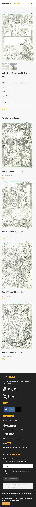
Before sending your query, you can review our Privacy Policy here (16, 486)
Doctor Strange (12, 102)
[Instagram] (12, 409)
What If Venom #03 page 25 (12, 232)
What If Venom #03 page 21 (12, 352)
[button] (31, 14)
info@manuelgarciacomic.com (16, 447)
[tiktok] (18, 409)
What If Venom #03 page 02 (12, 171)
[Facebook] (6, 409)
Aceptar (6, 504)
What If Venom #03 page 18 (12, 292)
